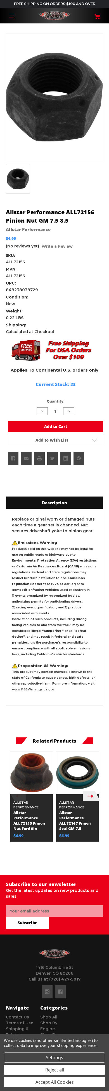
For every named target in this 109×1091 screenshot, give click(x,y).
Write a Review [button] (57, 246)
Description (54, 502)
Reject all (54, 1070)
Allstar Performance (28, 229)
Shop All (48, 1017)
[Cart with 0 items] (95, 14)
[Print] (39, 458)
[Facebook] (13, 458)
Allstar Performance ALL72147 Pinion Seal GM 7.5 (75, 820)
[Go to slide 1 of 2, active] (50, 865)
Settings (54, 1057)
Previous (17, 796)
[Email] (26, 458)
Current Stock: (55, 384)
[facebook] (60, 992)
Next (91, 796)
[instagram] (47, 992)
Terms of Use (19, 1022)
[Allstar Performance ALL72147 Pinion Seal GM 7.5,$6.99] (77, 773)
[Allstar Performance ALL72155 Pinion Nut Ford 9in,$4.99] (31, 773)
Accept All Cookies (54, 1082)
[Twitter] (52, 458)
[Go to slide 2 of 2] (58, 865)
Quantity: (56, 401)
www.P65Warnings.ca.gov (33, 689)
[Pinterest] (79, 458)
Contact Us (17, 1017)
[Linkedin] (65, 458)
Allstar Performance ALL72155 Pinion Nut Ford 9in (29, 820)
